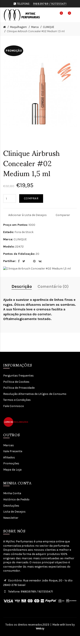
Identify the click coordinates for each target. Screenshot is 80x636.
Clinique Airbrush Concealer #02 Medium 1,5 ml (36, 31)
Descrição (22, 286)
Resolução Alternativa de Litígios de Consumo (34, 394)
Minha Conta (12, 493)
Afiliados (9, 457)
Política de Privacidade (19, 388)
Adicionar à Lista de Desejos (27, 215)
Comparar (63, 215)
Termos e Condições (17, 400)
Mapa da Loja (12, 469)
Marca (35, 27)
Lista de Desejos (14, 511)
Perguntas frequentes (18, 375)
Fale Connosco (13, 406)
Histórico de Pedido (16, 499)
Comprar (31, 198)
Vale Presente (12, 451)
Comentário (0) (53, 286)
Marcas (8, 445)
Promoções (11, 463)
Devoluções (11, 505)
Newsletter (10, 518)
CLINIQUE (48, 27)
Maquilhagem (18, 27)
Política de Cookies (16, 382)
